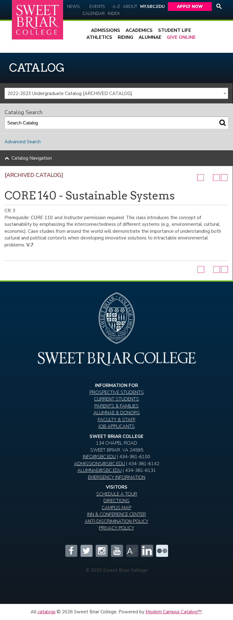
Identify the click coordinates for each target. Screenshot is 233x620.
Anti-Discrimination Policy (116, 521)
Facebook (71, 551)
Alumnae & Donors (116, 413)
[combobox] (116, 93)
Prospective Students (116, 392)
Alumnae (150, 37)
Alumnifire (132, 551)
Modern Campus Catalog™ (174, 612)
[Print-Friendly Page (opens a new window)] (216, 177)
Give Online (181, 37)
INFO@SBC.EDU (99, 457)
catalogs (47, 612)
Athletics (99, 37)
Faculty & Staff (117, 420)
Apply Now (190, 6)
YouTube (116, 551)
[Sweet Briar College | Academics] (116, 364)
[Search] (222, 123)
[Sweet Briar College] (37, 20)
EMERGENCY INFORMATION (116, 477)
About (130, 6)
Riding (125, 37)
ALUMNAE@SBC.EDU (99, 470)
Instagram (101, 551)
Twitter (86, 551)
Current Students (116, 399)
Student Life (174, 30)
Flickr (162, 551)
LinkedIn (147, 551)
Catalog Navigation (32, 158)
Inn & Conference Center (116, 514)
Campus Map (116, 508)
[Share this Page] (208, 177)
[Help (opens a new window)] (224, 177)
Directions (116, 501)
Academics (139, 30)
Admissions (105, 30)
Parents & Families (116, 406)
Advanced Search (23, 142)
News (73, 6)
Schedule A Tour (116, 494)
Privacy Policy (116, 528)
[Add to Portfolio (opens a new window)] (200, 177)
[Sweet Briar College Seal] (116, 320)
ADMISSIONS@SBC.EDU (99, 464)
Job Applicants (116, 426)
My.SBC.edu (152, 6)
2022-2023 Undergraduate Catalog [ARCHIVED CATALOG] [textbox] (69, 93)
